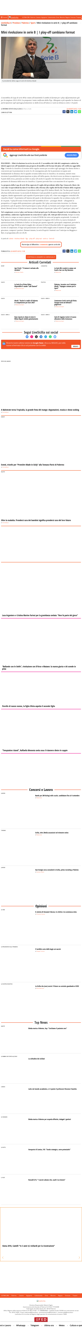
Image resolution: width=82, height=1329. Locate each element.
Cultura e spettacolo (70, 1325)
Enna (57, 17)
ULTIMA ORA (26, 17)
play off (32, 238)
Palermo (32, 17)
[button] (2, 1257)
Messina (62, 17)
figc (27, 238)
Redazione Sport (20, 288)
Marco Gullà (27, 109)
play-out (39, 238)
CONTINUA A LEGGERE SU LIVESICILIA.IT (41, 257)
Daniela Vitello (19, 272)
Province (16, 22)
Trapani (78, 17)
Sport (33, 22)
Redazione (58, 272)
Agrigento (44, 17)
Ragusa (67, 17)
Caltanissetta (52, 17)
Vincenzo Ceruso (41, 914)
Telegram (26, 1325)
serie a (45, 238)
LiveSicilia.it (6, 22)
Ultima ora (40, 1325)
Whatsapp (11, 1325)
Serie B (51, 238)
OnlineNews (5, 412)
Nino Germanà (40, 988)
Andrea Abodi (19, 238)
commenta (44, 244)
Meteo (53, 1325)
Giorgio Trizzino (41, 951)
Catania (38, 17)
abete (11, 238)
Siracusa (73, 17)
